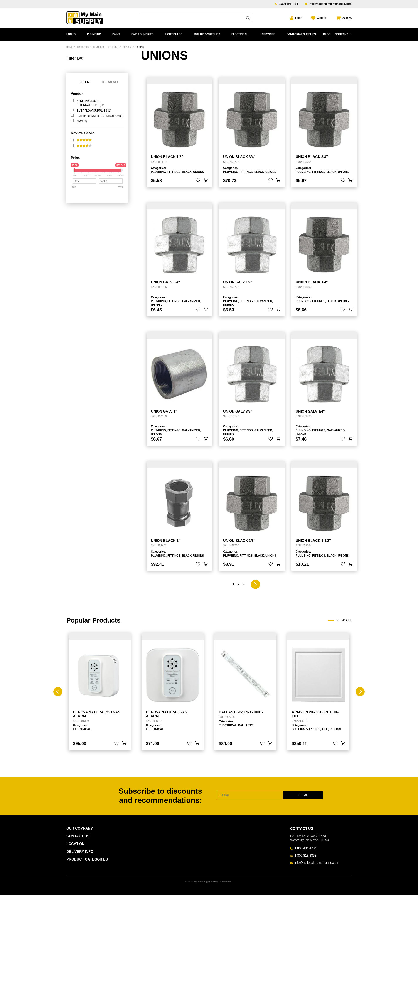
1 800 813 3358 (305, 855)
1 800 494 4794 (288, 4)
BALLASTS (245, 725)
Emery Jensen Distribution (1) (100, 116)
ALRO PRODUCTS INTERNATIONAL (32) (90, 103)
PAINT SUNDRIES (142, 34)
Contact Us (77, 836)
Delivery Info (79, 852)
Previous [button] (57, 691)
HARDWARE (267, 34)
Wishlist (322, 18)
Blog (326, 34)
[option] (100, 691)
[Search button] (248, 18)
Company (341, 34)
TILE (325, 729)
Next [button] (360, 691)
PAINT (116, 34)
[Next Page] (255, 584)
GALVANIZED (191, 301)
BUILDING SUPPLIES (207, 34)
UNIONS (198, 172)
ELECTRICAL (239, 34)
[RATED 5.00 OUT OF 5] (84, 140)
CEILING (335, 729)
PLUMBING (94, 34)
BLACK (187, 172)
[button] (206, 180)
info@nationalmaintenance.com (330, 4)
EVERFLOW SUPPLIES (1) (94, 110)
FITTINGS (173, 172)
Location (75, 844)
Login (298, 18)
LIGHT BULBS (173, 34)
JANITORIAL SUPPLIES (301, 34)
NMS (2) (82, 121)
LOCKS (71, 34)
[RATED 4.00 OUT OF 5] (84, 145)
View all (344, 620)
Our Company (79, 828)
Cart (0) (347, 18)
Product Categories (87, 859)
